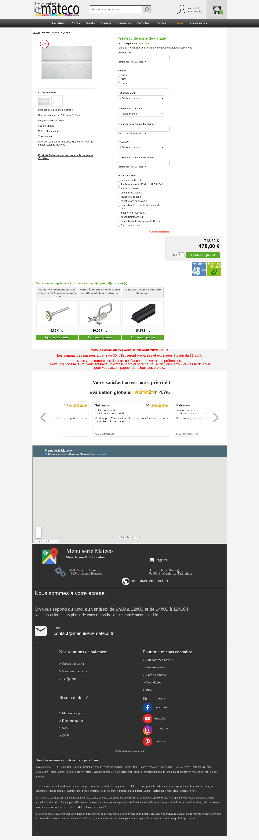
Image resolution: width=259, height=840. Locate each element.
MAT (123, 79)
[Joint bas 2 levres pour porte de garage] (143, 313)
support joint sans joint (132, 217)
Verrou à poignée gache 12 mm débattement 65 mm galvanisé (100, 291)
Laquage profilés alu (131, 180)
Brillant (124, 75)
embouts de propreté (131, 192)
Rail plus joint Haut (130, 225)
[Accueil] (55, 9)
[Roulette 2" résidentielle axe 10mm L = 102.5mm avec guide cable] (57, 313)
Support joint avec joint (132, 212)
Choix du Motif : (127, 93)
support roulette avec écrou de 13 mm (140, 221)
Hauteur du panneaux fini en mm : (137, 124)
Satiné (124, 83)
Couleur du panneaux (130, 108)
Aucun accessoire (130, 188)
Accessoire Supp (127, 175)
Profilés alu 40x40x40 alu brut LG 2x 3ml (142, 184)
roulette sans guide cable (134, 201)
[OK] (146, 9)
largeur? (123, 142)
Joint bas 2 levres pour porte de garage (143, 291)
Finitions (122, 70)
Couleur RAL (124, 52)
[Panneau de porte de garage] (66, 62)
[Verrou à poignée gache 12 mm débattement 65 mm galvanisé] (100, 313)
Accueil (36, 32)
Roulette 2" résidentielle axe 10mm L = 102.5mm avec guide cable (57, 293)
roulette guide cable (131, 197)
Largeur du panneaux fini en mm (136, 157)
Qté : (174, 255)
